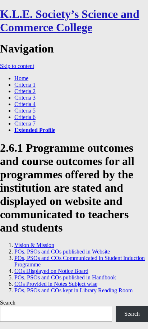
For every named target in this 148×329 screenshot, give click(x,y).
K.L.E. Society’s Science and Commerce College (69, 21)
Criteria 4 (25, 104)
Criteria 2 (25, 91)
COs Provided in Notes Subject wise (55, 284)
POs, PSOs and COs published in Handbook (65, 277)
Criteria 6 (25, 117)
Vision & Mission (34, 245)
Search (7, 303)
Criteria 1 (25, 85)
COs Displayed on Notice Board (51, 271)
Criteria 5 (25, 111)
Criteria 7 (25, 123)
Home (21, 78)
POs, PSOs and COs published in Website (62, 251)
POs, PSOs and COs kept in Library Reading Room (73, 290)
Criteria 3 (25, 98)
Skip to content (17, 66)
